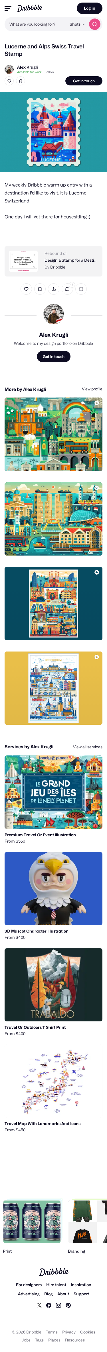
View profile (92, 388)
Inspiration (81, 1284)
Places (54, 1339)
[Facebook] (48, 1305)
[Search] (94, 24)
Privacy (69, 1332)
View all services (87, 746)
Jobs (26, 1339)
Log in (89, 8)
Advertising (29, 1293)
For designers (29, 1284)
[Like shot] (9, 80)
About (63, 1293)
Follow (49, 72)
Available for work (29, 72)
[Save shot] (20, 80)
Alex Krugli (27, 67)
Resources (75, 1339)
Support (81, 1293)
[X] (39, 1305)
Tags (39, 1339)
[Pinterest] (68, 1305)
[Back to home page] (29, 8)
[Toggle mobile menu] (8, 8)
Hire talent (56, 1284)
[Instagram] (58, 1305)
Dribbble (57, 267)
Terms (52, 1332)
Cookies (87, 1332)
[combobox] (35, 24)
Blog (48, 1293)
